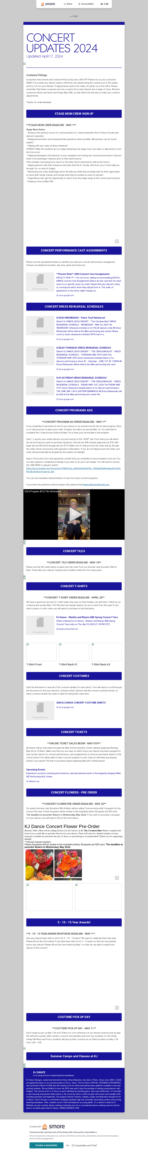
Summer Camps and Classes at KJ (74, 1056)
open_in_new (117, 241)
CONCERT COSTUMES (74, 676)
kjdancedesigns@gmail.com (96, 484)
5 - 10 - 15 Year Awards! (74, 922)
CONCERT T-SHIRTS (74, 586)
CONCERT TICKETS (74, 732)
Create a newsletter (46, 1145)
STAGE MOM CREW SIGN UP (74, 113)
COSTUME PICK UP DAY (74, 1017)
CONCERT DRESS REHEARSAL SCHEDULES (74, 306)
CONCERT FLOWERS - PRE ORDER (74, 792)
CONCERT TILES (74, 551)
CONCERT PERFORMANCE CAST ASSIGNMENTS (74, 250)
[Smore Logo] (48, 4)
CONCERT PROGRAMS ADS (74, 410)
